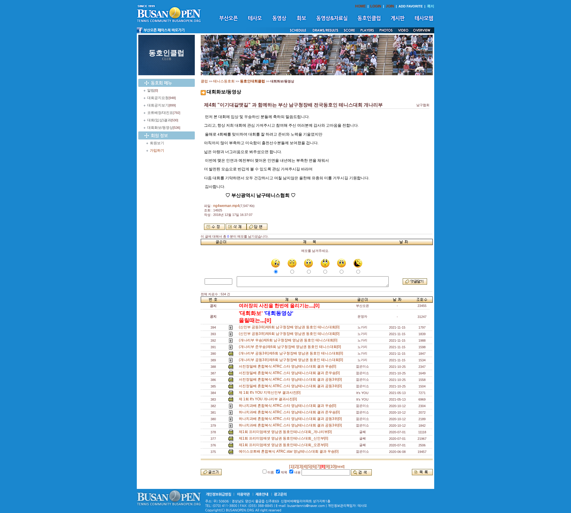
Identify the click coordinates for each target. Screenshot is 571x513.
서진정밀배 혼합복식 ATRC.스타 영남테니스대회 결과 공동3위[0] (291, 379)
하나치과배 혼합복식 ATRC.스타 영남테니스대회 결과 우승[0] (288, 406)
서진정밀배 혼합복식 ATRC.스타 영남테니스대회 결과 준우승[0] (290, 373)
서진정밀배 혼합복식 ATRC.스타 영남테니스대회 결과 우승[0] (288, 366)
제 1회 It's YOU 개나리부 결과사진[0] (269, 399)
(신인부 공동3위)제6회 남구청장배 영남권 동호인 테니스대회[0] (290, 327)
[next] (340, 467)
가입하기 (157, 150)
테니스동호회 (224, 81)
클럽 (204, 81)
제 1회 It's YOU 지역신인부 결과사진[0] (270, 392)
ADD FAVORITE (411, 6)
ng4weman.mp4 (226, 206)
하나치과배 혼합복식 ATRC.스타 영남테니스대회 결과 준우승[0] (290, 412)
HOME (360, 6)
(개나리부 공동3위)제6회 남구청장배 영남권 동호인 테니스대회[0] (292, 353)
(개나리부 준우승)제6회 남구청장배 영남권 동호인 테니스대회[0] (291, 347)
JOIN (390, 6)
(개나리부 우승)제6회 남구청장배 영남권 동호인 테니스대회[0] (289, 340)
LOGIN (375, 6)
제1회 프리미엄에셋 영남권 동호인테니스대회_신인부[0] (284, 438)
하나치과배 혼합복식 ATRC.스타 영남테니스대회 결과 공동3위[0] (291, 419)
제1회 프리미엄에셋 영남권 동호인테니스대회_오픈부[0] (284, 445)
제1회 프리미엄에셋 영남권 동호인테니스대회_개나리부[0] (286, 432)
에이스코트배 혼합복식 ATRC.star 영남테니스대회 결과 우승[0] (289, 451)
